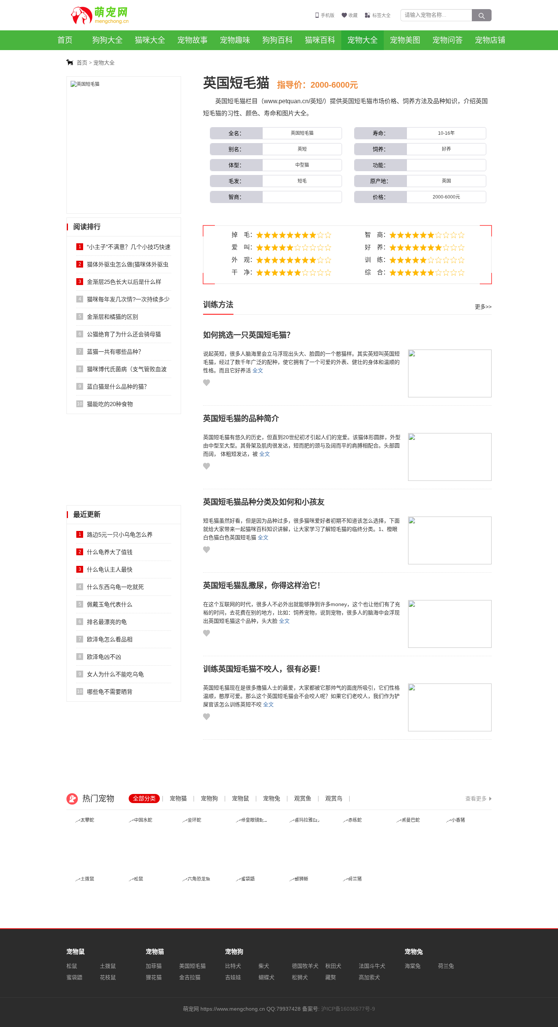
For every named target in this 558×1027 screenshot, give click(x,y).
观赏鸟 (333, 798)
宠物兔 (271, 798)
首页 (65, 40)
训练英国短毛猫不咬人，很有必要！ (264, 669)
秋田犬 (333, 966)
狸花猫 (154, 977)
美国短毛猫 (192, 966)
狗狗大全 (107, 40)
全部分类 (144, 798)
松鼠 (71, 966)
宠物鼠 (240, 798)
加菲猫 (154, 966)
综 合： (377, 272)
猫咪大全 (150, 40)
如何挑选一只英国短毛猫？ (248, 335)
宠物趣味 (235, 40)
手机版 (327, 15)
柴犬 (264, 966)
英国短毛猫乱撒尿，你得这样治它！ (264, 585)
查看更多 (476, 798)
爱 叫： (244, 247)
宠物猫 (178, 798)
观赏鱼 (302, 798)
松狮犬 (300, 977)
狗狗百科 (277, 40)
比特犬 (233, 966)
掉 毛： (244, 235)
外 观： (244, 260)
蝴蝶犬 (266, 977)
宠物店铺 (490, 40)
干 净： (244, 272)
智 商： (377, 235)
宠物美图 (405, 40)
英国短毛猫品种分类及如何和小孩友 (264, 502)
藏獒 (330, 977)
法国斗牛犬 (372, 966)
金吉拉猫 (189, 977)
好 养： (377, 247)
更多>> (483, 307)
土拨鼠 (108, 966)
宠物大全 (362, 40)
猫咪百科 (320, 40)
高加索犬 (369, 977)
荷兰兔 (446, 966)
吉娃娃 (233, 977)
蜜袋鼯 (74, 977)
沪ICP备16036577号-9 (348, 1009)
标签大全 (381, 15)
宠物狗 (209, 798)
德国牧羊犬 (305, 966)
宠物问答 (447, 40)
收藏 (353, 15)
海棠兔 (413, 966)
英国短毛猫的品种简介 (241, 418)
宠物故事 (192, 40)
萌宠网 (104, 15)
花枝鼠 (108, 977)
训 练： (377, 260)
